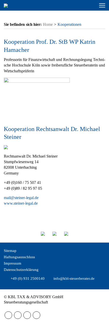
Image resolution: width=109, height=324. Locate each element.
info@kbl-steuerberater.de (74, 278)
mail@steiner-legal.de (21, 198)
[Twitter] (18, 315)
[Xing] (36, 315)
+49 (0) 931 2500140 (28, 278)
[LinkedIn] (27, 315)
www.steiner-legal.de (21, 203)
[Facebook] (8, 315)
